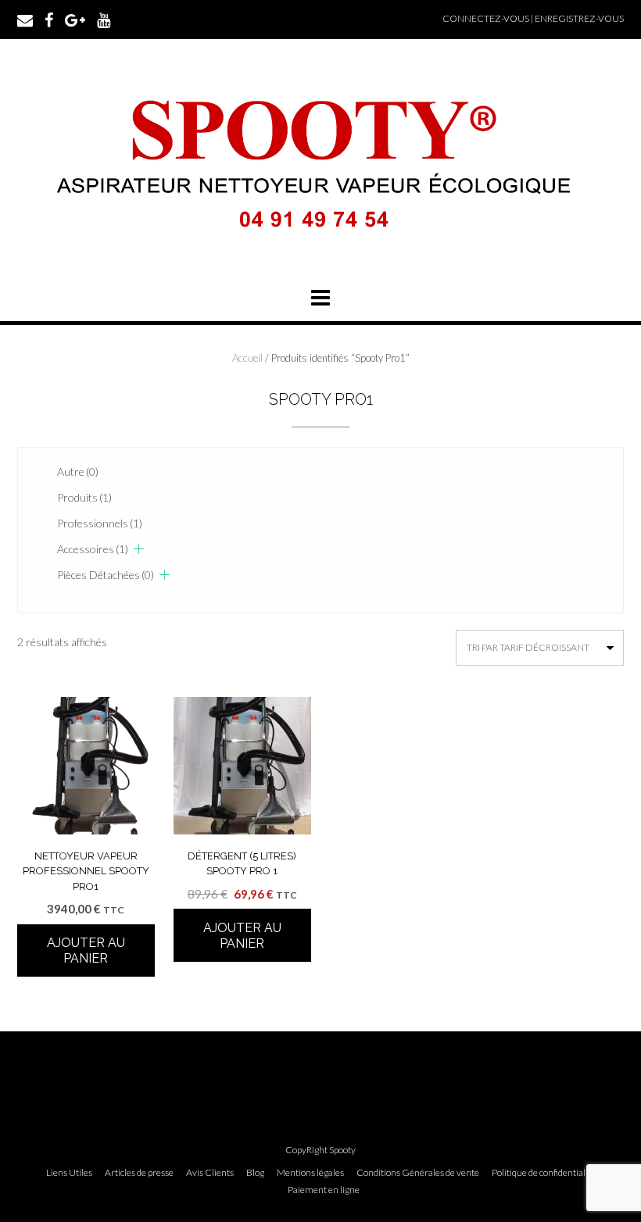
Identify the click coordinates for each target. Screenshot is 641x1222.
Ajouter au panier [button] (86, 950)
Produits (84, 497)
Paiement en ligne (324, 1190)
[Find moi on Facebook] (49, 18)
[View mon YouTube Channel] (103, 18)
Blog (255, 1172)
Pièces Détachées (105, 574)
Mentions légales (310, 1172)
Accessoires (92, 549)
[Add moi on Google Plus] (75, 18)
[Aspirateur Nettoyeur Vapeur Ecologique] (320, 248)
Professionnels (99, 523)
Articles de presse (139, 1172)
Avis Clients (210, 1172)
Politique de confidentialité (544, 1172)
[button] (320, 297)
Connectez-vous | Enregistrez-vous (533, 18)
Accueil (247, 358)
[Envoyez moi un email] (25, 18)
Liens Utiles (69, 1172)
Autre (77, 471)
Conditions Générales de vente (417, 1172)
